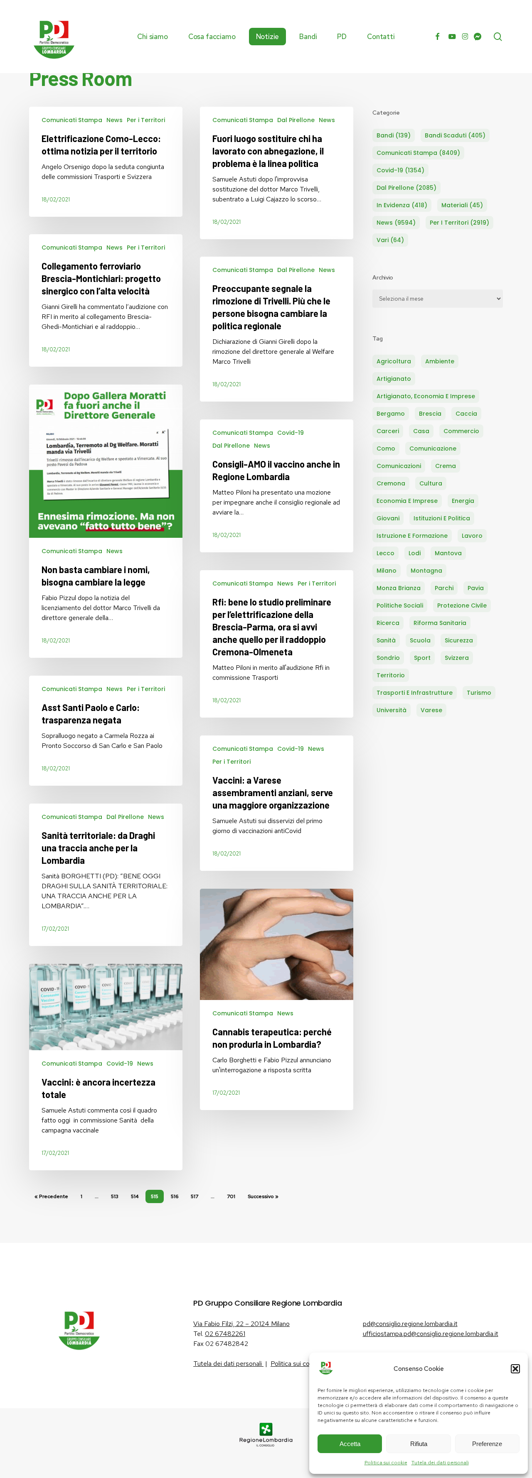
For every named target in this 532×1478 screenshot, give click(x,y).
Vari (390, 240)
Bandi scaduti (455, 135)
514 (134, 1196)
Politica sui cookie (386, 1462)
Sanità (386, 640)
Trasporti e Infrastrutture (415, 693)
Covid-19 (290, 432)
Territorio (391, 675)
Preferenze (487, 1443)
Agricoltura (394, 361)
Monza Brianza (399, 588)
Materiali (462, 205)
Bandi (394, 135)
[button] (515, 1369)
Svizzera (457, 658)
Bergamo (391, 413)
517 (194, 1196)
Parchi (444, 588)
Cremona (391, 483)
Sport (422, 658)
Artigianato (394, 379)
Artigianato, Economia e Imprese (426, 396)
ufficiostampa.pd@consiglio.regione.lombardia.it (430, 1333)
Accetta (350, 1443)
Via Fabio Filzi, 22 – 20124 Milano (241, 1323)
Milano (387, 570)
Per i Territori (146, 120)
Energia (463, 501)
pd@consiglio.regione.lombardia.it (410, 1323)
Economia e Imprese (407, 501)
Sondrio (388, 658)
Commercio (461, 431)
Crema (445, 466)
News (114, 120)
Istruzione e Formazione (412, 536)
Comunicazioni (399, 466)
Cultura (430, 483)
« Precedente (51, 1196)
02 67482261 (225, 1333)
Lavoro (472, 536)
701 (231, 1196)
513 (114, 1196)
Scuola (420, 640)
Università (391, 710)
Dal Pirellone (296, 120)
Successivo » (263, 1196)
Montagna (426, 570)
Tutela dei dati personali (440, 1462)
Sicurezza (459, 640)
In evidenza (402, 205)
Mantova (448, 553)
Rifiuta (418, 1443)
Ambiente (439, 361)
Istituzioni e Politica (442, 518)
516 (174, 1196)
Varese (431, 710)
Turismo (479, 693)
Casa (421, 431)
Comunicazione (432, 448)
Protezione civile (462, 605)
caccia (466, 413)
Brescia (430, 413)
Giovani (388, 518)
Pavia (476, 588)
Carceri (388, 431)
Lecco (385, 553)
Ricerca (388, 623)
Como (386, 448)
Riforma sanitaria (440, 623)
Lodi (415, 553)
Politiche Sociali (400, 605)
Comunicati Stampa (72, 120)
